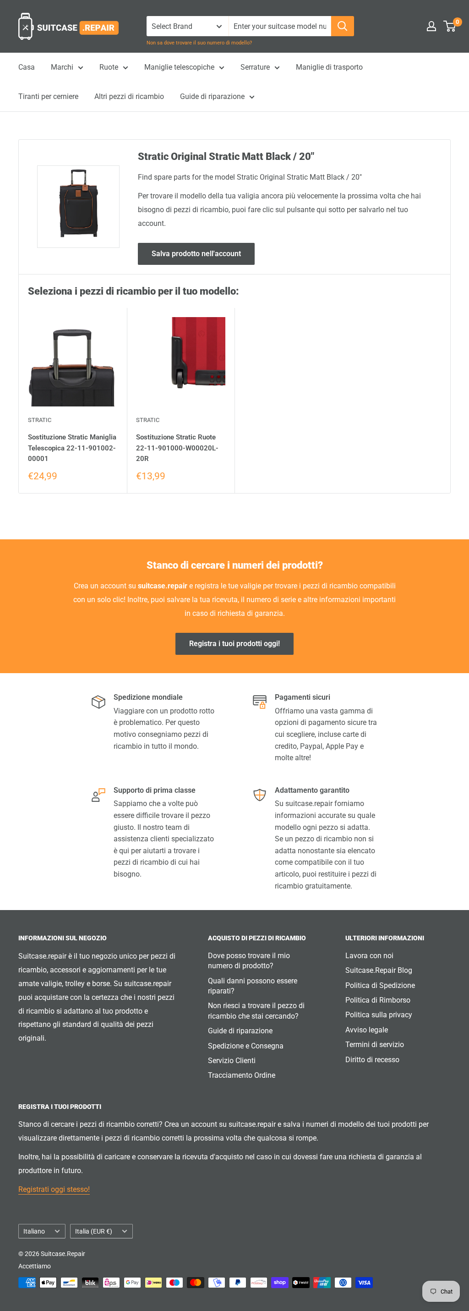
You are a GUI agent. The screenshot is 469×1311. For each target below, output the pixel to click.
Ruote (108, 67)
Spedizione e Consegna (246, 1046)
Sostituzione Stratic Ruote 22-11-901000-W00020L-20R (177, 448)
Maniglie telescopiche (179, 67)
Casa (26, 67)
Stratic (39, 420)
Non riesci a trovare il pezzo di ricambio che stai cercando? (256, 1010)
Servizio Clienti (232, 1060)
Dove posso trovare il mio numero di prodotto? (249, 960)
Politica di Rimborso (377, 1000)
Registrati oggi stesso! (54, 1189)
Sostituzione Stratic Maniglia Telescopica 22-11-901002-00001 (72, 448)
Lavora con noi (369, 955)
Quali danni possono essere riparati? (252, 985)
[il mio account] (431, 26)
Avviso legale (366, 1030)
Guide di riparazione (212, 96)
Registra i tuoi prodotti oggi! (234, 643)
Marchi (62, 67)
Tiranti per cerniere (48, 96)
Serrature (255, 67)
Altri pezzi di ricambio (129, 96)
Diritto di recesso (372, 1059)
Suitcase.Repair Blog (378, 970)
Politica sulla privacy (378, 1014)
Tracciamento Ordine (241, 1075)
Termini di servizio (374, 1044)
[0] (450, 26)
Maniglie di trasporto (329, 67)
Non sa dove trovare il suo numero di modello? (199, 43)
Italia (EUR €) (93, 1231)
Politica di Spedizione (380, 985)
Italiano (34, 1231)
